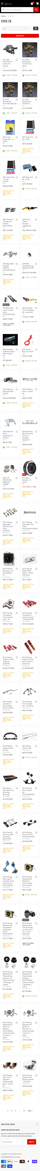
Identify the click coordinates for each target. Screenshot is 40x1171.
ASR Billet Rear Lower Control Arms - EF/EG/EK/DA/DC (9, 311)
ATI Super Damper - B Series (26, 480)
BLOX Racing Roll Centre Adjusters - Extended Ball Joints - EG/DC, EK (8, 1080)
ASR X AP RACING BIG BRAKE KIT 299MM (7, 481)
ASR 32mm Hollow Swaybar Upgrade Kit (26, 222)
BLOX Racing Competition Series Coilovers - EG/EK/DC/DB (28, 616)
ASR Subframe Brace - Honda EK (27, 391)
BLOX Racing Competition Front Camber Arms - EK (8, 616)
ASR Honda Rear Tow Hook (27, 350)
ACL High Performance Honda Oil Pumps (7, 62)
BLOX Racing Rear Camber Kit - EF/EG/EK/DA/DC (28, 791)
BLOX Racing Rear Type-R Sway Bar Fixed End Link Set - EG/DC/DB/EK (8, 881)
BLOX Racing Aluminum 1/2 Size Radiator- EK (8, 572)
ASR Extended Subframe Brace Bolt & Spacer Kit (9, 352)
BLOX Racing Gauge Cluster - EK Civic (8, 748)
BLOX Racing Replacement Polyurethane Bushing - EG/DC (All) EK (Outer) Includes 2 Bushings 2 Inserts (28, 979)
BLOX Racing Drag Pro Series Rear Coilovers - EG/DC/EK (28, 660)
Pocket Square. (16, 1157)
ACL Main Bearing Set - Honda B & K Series (27, 62)
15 (24, 1111)
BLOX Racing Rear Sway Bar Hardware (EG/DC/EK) (8, 835)
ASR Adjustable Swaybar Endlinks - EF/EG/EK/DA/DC (9, 267)
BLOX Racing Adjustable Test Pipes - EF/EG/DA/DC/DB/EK (30, 525)
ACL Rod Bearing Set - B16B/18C (27, 101)
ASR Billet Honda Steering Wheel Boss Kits (28, 266)
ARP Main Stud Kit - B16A (27, 178)
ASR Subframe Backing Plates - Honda (8, 391)
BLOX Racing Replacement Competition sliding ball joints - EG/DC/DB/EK (8, 928)
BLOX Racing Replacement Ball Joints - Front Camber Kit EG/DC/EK (27, 881)
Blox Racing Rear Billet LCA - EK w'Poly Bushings (8, 791)
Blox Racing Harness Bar (26, 747)
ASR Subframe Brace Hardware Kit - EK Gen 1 (8, 434)
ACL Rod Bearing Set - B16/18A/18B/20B (10, 101)
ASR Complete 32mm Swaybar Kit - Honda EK (28, 310)
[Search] (36, 9)
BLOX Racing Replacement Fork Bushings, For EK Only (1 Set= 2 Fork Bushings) (27, 928)
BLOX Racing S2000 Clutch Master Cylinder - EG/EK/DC (28, 1078)
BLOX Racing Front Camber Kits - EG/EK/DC (28, 703)
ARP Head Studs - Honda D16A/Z (8, 179)
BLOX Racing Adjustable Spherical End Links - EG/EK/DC (8, 526)
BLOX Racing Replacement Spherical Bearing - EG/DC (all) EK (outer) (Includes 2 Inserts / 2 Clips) (9, 1029)
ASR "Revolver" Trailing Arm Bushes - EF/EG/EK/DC (8, 222)
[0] (32, 5)
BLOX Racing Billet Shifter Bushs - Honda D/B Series (27, 572)
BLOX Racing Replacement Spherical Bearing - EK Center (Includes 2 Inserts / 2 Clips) (28, 1028)
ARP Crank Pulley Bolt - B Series (8, 139)
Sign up (31, 1142)
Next (29, 1111)
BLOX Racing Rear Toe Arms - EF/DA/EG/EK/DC (28, 834)
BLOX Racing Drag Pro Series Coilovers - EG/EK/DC (8, 660)
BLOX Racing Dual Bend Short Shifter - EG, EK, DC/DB (8, 704)
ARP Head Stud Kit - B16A (27, 138)
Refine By (20, 36)
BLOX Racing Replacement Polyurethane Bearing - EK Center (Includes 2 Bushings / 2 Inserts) (9, 978)
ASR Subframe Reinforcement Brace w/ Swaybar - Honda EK (27, 435)
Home (3, 16)
